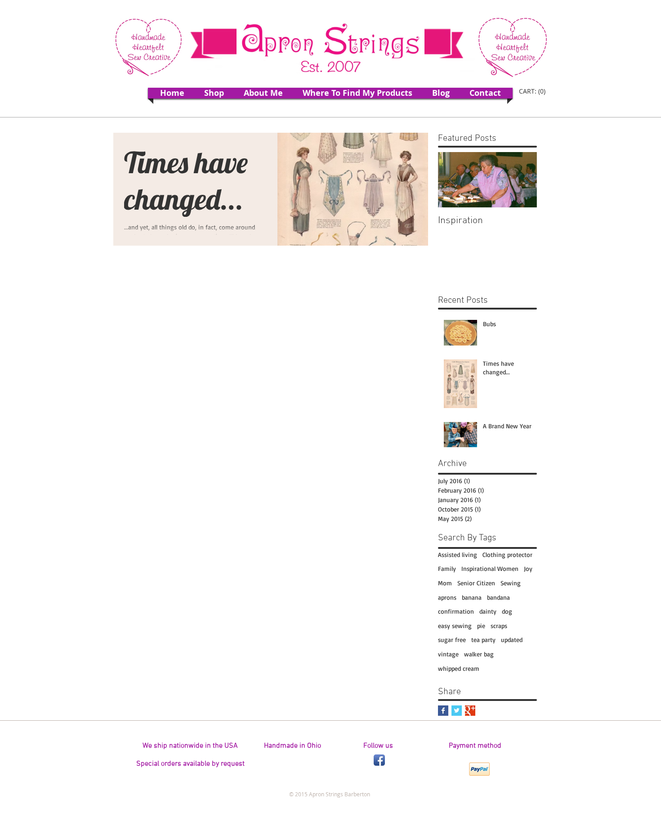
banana (472, 597)
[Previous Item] (452, 180)
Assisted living (457, 554)
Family (447, 568)
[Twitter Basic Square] (456, 710)
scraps (499, 625)
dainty (487, 611)
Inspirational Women (489, 568)
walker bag (479, 654)
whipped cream (458, 668)
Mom (445, 583)
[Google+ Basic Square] (470, 710)
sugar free (452, 639)
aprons (447, 597)
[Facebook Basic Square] (443, 710)
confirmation (456, 611)
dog (507, 611)
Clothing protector (507, 554)
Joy (528, 568)
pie (481, 625)
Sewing (510, 583)
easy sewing (455, 625)
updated (512, 639)
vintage (448, 654)
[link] (533, 91)
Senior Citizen (476, 583)
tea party (483, 639)
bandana (498, 597)
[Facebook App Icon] (379, 760)
